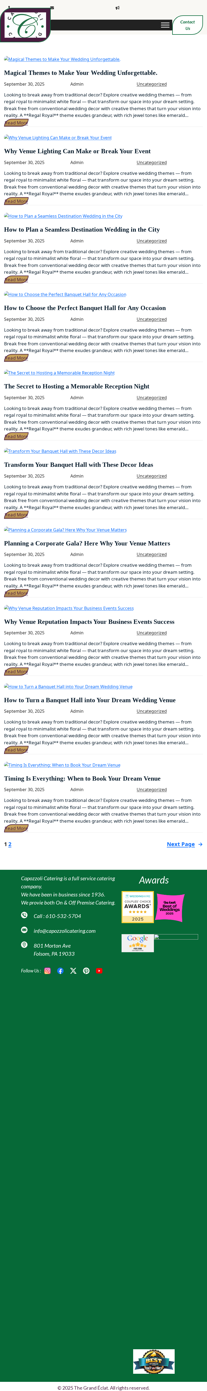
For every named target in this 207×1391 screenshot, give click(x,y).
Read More (16, 123)
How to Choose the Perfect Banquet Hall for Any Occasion (85, 307)
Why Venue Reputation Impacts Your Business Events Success (89, 621)
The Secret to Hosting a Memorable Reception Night (76, 386)
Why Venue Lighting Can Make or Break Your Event (77, 151)
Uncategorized (152, 84)
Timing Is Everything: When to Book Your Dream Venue (82, 778)
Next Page (185, 844)
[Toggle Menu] (165, 24)
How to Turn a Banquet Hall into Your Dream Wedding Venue (90, 700)
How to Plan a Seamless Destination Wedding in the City (82, 229)
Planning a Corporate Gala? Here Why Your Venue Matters (87, 543)
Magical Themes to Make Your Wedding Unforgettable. (80, 72)
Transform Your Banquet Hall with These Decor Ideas (78, 464)
